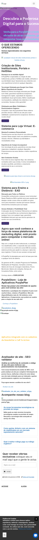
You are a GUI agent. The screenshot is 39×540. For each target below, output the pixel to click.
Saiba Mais (5, 121)
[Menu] (34, 3)
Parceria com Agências (29, 490)
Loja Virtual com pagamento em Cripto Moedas (9, 498)
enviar (8, 471)
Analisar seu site (8, 387)
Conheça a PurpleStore (10, 304)
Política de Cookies (25, 529)
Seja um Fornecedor (8, 512)
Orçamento (24, 510)
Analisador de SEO (8, 493)
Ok (4, 535)
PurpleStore (6, 515)
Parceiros (5, 490)
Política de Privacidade (28, 477)
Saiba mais (5, 223)
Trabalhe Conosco (8, 504)
